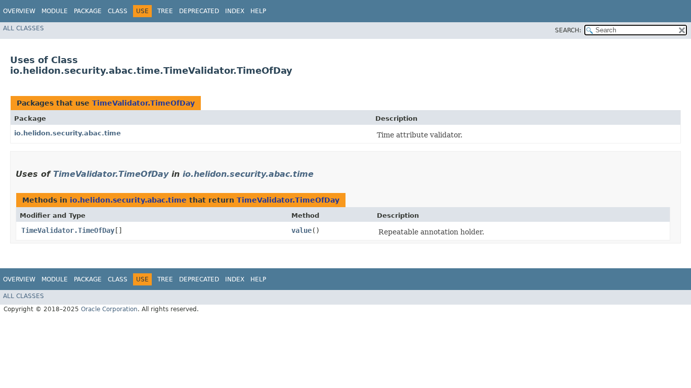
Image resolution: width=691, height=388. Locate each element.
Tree (165, 11)
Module (54, 11)
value (301, 230)
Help (258, 11)
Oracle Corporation (109, 309)
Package (88, 11)
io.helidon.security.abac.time (67, 133)
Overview (19, 11)
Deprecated (199, 11)
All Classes (23, 28)
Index (234, 11)
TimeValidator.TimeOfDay (143, 103)
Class (117, 11)
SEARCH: (568, 30)
